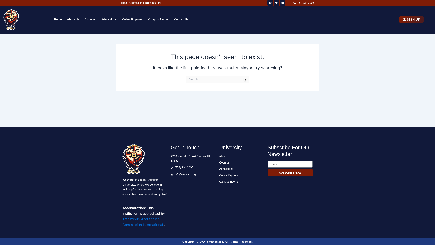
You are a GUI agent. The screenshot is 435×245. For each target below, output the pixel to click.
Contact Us (181, 19)
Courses (90, 19)
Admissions (109, 19)
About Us (73, 19)
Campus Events (158, 19)
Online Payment (132, 19)
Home (58, 19)
